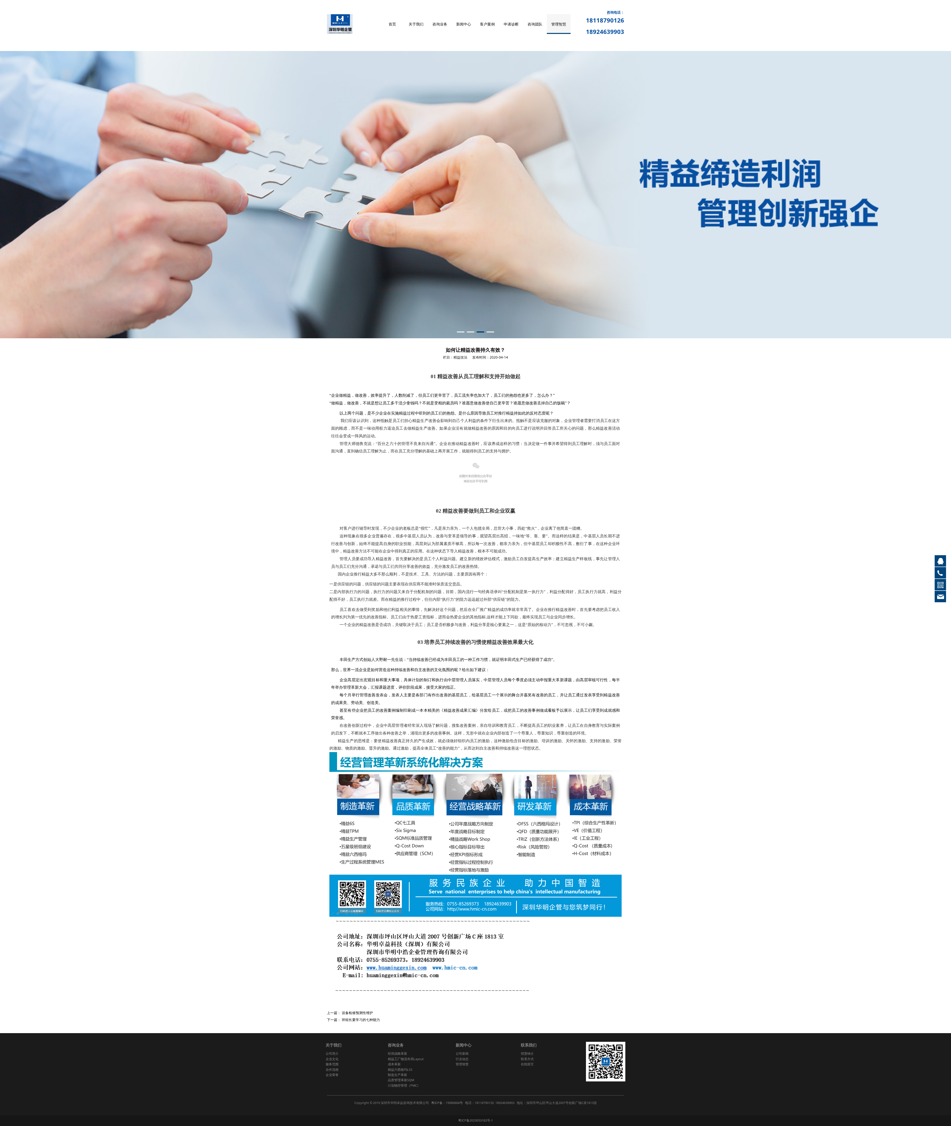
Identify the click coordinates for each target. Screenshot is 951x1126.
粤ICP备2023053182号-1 (475, 1120)
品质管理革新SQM (401, 1080)
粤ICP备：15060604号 (447, 1103)
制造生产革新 (397, 1075)
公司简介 (332, 1053)
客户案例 (487, 24)
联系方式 (527, 1059)
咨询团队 (535, 24)
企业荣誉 (332, 1075)
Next (613, 194)
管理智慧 (558, 24)
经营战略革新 (397, 1053)
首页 (392, 24)
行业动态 (462, 1059)
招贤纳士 (527, 1053)
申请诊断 (511, 24)
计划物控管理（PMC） (404, 1085)
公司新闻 (462, 1053)
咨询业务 (439, 24)
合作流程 (332, 1070)
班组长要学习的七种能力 (361, 1019)
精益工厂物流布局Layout (406, 1059)
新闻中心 (463, 24)
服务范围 (332, 1064)
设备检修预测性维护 (357, 1012)
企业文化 (332, 1059)
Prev (337, 194)
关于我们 (416, 24)
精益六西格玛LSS (400, 1070)
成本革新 (394, 1064)
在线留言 (527, 1064)
